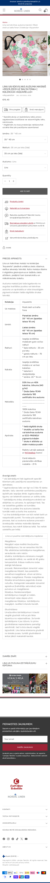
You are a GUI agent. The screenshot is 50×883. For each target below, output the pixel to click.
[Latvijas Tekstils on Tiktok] (17, 839)
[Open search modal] (40, 10)
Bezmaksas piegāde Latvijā (21, 223)
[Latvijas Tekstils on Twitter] (22, 839)
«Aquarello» (8, 95)
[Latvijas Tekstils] (22, 10)
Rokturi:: (16, 147)
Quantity (6, 175)
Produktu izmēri (16, 201)
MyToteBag (30, 453)
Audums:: (9, 162)
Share (8, 248)
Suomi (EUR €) (11, 856)
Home (4, 22)
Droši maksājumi (17, 231)
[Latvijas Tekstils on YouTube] (26, 839)
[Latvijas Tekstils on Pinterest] (13, 839)
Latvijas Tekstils (23, 860)
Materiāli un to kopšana (20, 208)
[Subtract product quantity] (5, 181)
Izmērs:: (11, 133)
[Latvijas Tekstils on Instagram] (8, 839)
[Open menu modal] (4, 10)
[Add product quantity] (13, 181)
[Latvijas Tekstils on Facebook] (4, 839)
